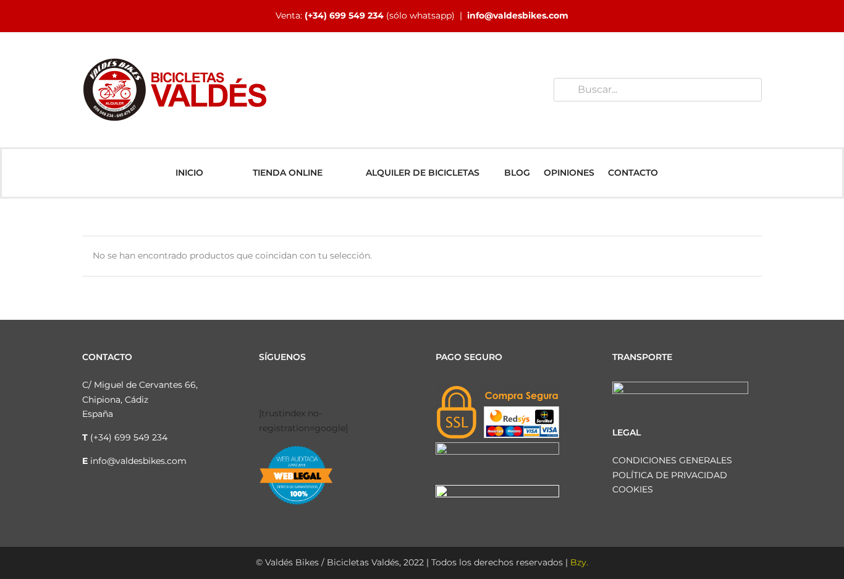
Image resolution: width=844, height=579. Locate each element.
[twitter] (302, 387)
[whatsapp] (341, 387)
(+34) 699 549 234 (344, 15)
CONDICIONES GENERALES (672, 460)
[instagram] (282, 387)
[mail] (361, 387)
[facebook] (262, 387)
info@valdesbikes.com (517, 15)
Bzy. (579, 562)
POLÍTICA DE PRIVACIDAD (669, 475)
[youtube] (322, 387)
